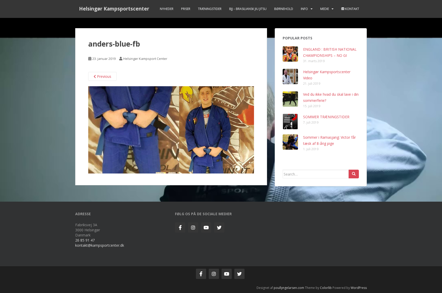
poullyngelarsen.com (289, 288)
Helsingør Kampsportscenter (114, 8)
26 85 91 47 (85, 240)
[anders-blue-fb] (171, 129)
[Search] (354, 174)
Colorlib (326, 288)
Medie (324, 9)
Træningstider (210, 9)
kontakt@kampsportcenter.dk (99, 245)
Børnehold (283, 9)
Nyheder (166, 9)
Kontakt (351, 9)
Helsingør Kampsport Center (145, 58)
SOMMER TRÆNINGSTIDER (326, 116)
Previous (103, 76)
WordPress (359, 288)
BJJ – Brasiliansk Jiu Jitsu (248, 9)
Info (304, 9)
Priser (185, 9)
